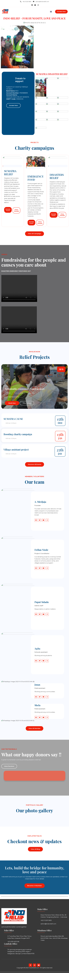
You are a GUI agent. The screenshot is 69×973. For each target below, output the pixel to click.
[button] (41, 5)
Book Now (12, 403)
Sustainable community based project (24, 388)
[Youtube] (38, 965)
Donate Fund (8, 209)
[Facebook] (32, 5)
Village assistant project (16, 449)
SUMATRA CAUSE (13, 418)
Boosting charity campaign (18, 434)
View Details (16, 210)
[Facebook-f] (30, 965)
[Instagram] (38, 5)
